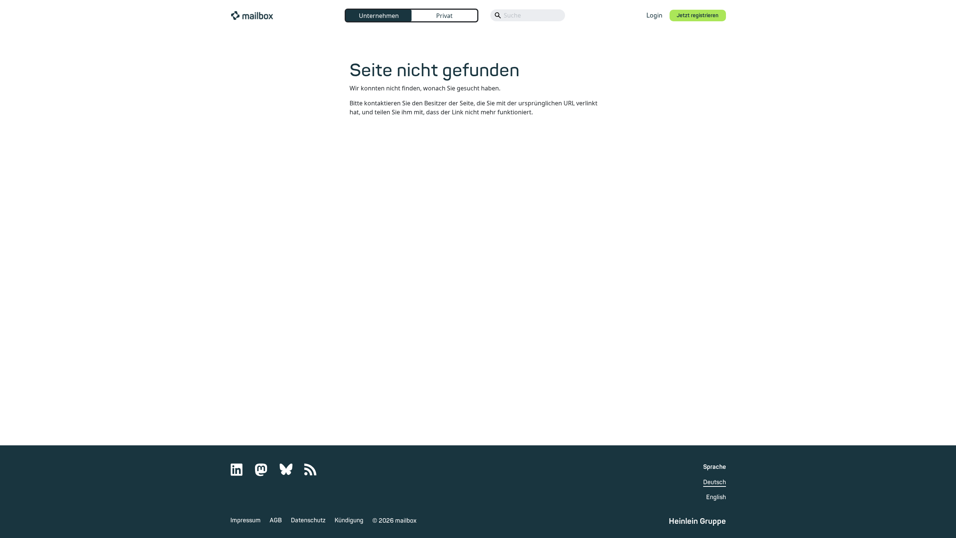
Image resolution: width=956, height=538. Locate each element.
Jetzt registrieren (697, 15)
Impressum (245, 520)
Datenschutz (308, 520)
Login (654, 15)
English (716, 497)
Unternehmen (379, 16)
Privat (444, 16)
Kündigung (349, 520)
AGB (276, 520)
